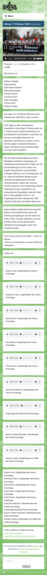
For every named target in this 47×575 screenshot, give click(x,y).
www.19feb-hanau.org (13, 533)
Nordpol (35, 546)
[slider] (39, 58)
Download (16, 64)
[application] (23, 58)
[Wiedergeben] (6, 58)
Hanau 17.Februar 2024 (22, 24)
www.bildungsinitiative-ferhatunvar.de (20, 536)
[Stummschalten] (34, 58)
